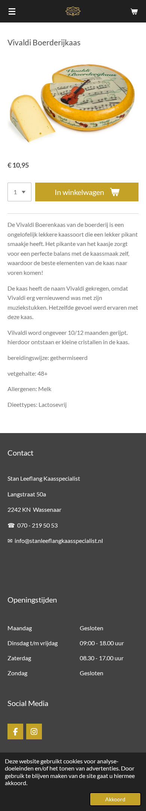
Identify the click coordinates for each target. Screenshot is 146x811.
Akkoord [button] (115, 799)
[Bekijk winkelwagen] (134, 11)
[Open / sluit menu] (12, 11)
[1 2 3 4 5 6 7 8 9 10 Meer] (19, 192)
